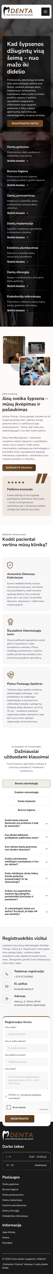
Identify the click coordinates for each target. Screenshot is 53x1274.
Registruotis (20, 1118)
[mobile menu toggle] (45, 12)
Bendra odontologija (26, 783)
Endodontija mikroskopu (15, 1216)
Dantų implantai (26, 801)
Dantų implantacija (12, 1200)
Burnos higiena (26, 810)
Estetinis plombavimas (14, 1205)
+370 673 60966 (23, 976)
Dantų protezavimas (13, 1194)
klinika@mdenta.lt (23, 989)
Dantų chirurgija (10, 1210)
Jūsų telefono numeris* (15, 1055)
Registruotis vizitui (25, 123)
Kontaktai (7, 1242)
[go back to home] (17, 1136)
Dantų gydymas (10, 1184)
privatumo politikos (31, 1094)
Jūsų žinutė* (10, 1069)
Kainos (5, 1237)
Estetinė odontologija (26, 792)
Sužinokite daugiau (19, 467)
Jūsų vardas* (10, 1027)
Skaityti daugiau (16, 160)
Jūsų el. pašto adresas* (15, 1041)
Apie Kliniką (8, 1232)
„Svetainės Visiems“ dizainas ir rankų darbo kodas (25, 1266)
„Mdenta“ (41, 1259)
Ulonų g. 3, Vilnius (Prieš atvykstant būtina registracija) (29, 1003)
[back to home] (18, 11)
